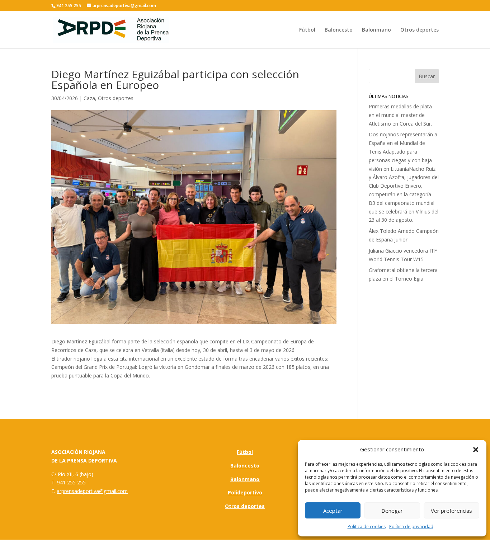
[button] (475, 449)
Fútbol (307, 30)
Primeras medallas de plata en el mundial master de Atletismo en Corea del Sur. (400, 115)
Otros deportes (419, 30)
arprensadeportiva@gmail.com (92, 491)
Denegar (392, 510)
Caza (89, 98)
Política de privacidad (411, 526)
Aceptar (333, 510)
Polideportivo (245, 492)
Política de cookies (367, 526)
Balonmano (376, 30)
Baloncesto (339, 30)
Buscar (427, 76)
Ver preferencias (451, 510)
